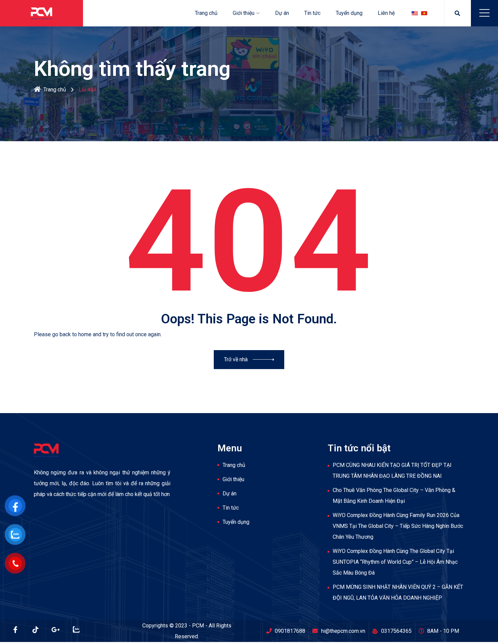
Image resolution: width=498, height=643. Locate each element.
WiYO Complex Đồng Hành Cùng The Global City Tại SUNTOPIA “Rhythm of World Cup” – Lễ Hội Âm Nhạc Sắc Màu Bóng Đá (395, 562)
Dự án (282, 13)
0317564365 (396, 631)
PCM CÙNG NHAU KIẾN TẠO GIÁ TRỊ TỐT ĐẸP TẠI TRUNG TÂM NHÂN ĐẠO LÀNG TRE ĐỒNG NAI (392, 470)
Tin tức (312, 13)
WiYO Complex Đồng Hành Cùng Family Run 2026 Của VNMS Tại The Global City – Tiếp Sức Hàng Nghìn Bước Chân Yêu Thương (398, 526)
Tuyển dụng (349, 13)
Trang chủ (206, 13)
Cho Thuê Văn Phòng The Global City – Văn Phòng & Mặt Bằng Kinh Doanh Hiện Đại (394, 495)
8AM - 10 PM (443, 631)
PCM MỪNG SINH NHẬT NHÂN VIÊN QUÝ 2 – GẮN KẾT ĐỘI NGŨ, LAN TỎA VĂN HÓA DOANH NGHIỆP (398, 592)
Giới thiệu (243, 13)
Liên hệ (386, 13)
